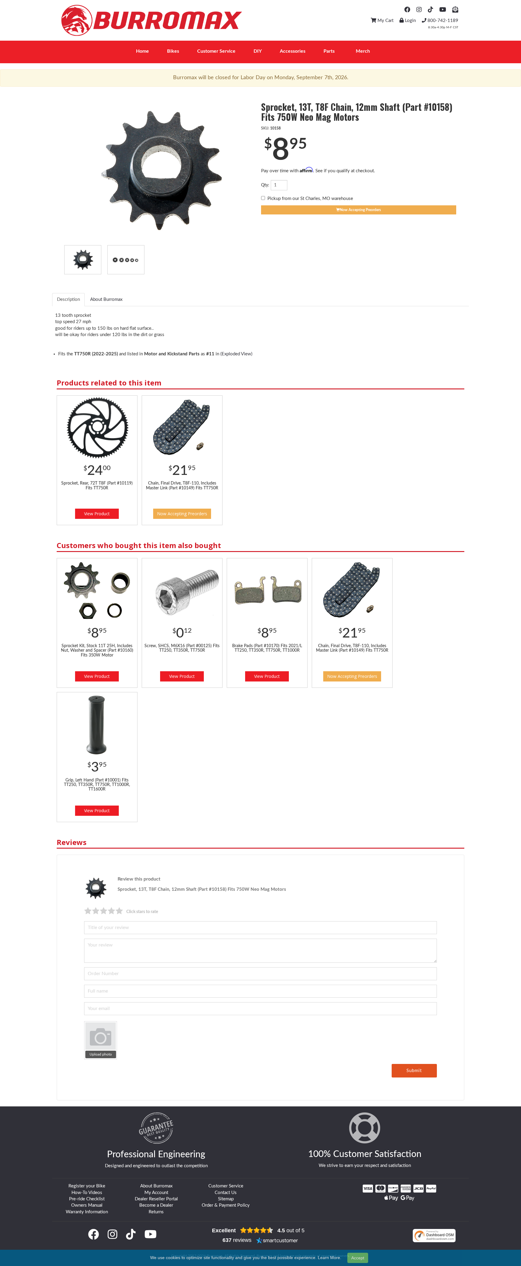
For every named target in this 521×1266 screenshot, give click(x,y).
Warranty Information (87, 1212)
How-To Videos (86, 1192)
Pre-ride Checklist (87, 1199)
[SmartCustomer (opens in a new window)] (277, 1240)
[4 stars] (111, 911)
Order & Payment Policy (226, 1205)
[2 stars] (96, 911)
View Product (97, 513)
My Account (156, 1192)
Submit (414, 1070)
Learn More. (329, 1257)
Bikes (173, 51)
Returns (156, 1212)
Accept (357, 1257)
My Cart (384, 20)
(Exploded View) (236, 354)
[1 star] (88, 911)
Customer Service (225, 1186)
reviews (237, 1240)
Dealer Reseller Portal (156, 1199)
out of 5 (291, 1230)
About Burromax (156, 1186)
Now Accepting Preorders (182, 513)
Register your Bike (86, 1186)
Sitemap (226, 1199)
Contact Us (226, 1192)
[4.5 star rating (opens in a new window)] (256, 1230)
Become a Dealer (156, 1205)
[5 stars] (119, 911)
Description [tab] (68, 299)
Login (410, 20)
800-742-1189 (442, 20)
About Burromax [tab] (106, 299)
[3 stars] (104, 911)
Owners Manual (87, 1205)
